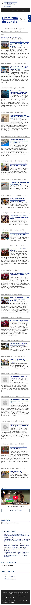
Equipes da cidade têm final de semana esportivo (19, 183)
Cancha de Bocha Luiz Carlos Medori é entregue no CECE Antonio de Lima (19, 68)
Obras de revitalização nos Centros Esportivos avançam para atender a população (19, 92)
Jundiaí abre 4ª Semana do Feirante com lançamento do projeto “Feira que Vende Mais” (17, 540)
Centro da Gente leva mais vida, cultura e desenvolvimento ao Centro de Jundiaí (16, 544)
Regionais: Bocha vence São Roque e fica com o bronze (18, 377)
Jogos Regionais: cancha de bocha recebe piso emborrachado (18, 448)
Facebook (17, 596)
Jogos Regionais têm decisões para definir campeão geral (19, 233)
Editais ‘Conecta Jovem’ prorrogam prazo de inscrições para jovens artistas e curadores (16, 549)
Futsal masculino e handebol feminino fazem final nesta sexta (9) (18, 165)
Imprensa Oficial (10, 577)
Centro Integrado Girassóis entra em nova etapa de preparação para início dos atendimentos (16, 536)
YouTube (4, 597)
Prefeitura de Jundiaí (10, 20)
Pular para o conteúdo (10, 2)
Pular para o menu (9, 3)
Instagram (24, 596)
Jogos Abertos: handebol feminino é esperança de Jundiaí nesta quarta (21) (17, 200)
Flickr (9, 597)
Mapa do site (7, 6)
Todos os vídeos (15, 510)
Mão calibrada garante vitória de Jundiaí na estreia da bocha (19, 321)
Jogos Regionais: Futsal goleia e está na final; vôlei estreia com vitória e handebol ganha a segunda (19, 44)
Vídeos (7, 575)
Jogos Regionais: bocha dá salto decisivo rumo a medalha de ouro (20, 275)
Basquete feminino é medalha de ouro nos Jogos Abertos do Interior (19, 217)
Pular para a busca (9, 4)
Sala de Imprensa (10, 579)
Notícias (17, 37)
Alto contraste (15, 10)
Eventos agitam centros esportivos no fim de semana (19, 472)
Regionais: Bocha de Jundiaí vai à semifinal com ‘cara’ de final (19, 424)
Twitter (14, 597)
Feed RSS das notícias (8, 596)
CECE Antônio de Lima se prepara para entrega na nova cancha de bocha (19, 141)
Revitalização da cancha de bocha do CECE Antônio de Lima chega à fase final (20, 116)
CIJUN (25, 601)
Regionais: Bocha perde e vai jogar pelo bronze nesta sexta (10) (19, 401)
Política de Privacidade (8, 602)
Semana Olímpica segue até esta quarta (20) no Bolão (18, 344)
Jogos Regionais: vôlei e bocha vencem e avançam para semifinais (19, 299)
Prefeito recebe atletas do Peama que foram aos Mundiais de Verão (19, 361)
